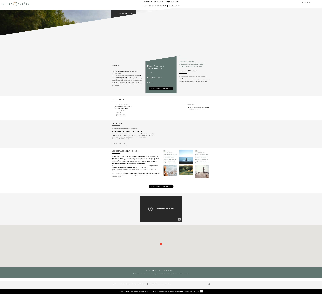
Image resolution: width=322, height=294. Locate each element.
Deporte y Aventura (155, 68)
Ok (201, 291)
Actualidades (174, 6)
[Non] (320, 291)
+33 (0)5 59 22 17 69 (172, 2)
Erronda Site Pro (164, 284)
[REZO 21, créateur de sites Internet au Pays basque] (209, 284)
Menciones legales (139, 284)
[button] (161, 244)
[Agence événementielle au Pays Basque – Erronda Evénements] (15, 4)
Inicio (144, 6)
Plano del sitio (124, 284)
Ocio (150, 66)
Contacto (158, 2)
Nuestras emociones (157, 6)
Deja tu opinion (119, 143)
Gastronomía (160, 66)
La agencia (147, 2)
